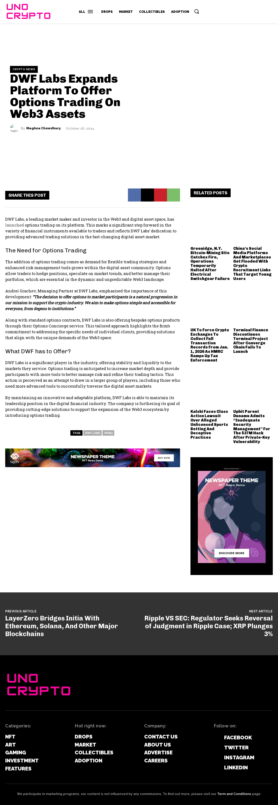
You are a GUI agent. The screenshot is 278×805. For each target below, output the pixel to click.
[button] (196, 11)
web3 (108, 433)
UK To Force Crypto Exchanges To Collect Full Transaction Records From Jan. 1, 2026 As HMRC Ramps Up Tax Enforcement (209, 345)
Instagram (239, 757)
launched (14, 225)
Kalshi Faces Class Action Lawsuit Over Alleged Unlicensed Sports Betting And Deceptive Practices (209, 424)
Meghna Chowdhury (43, 128)
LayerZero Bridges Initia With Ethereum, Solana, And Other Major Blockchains (61, 626)
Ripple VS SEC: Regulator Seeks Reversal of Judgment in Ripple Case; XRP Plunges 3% (208, 626)
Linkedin (236, 767)
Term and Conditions (234, 794)
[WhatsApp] (173, 195)
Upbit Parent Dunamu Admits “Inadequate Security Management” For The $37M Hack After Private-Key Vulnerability (251, 426)
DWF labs (92, 433)
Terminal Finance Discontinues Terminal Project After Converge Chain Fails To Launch (250, 341)
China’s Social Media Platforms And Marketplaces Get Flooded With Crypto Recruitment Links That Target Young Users (252, 263)
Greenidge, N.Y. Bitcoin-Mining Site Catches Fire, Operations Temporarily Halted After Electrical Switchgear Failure (210, 263)
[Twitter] (216, 748)
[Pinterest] (160, 195)
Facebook (238, 737)
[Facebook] (134, 195)
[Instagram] (216, 758)
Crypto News (24, 69)
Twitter (236, 747)
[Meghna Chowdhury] (15, 128)
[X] (147, 195)
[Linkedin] (216, 768)
